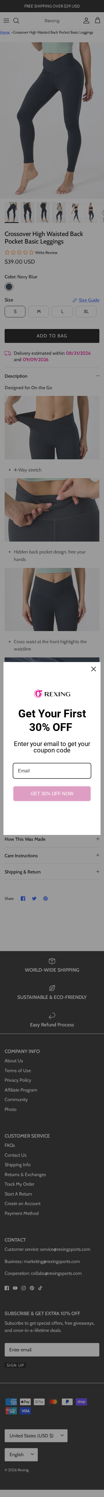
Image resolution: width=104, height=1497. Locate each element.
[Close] (94, 669)
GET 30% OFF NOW (52, 793)
